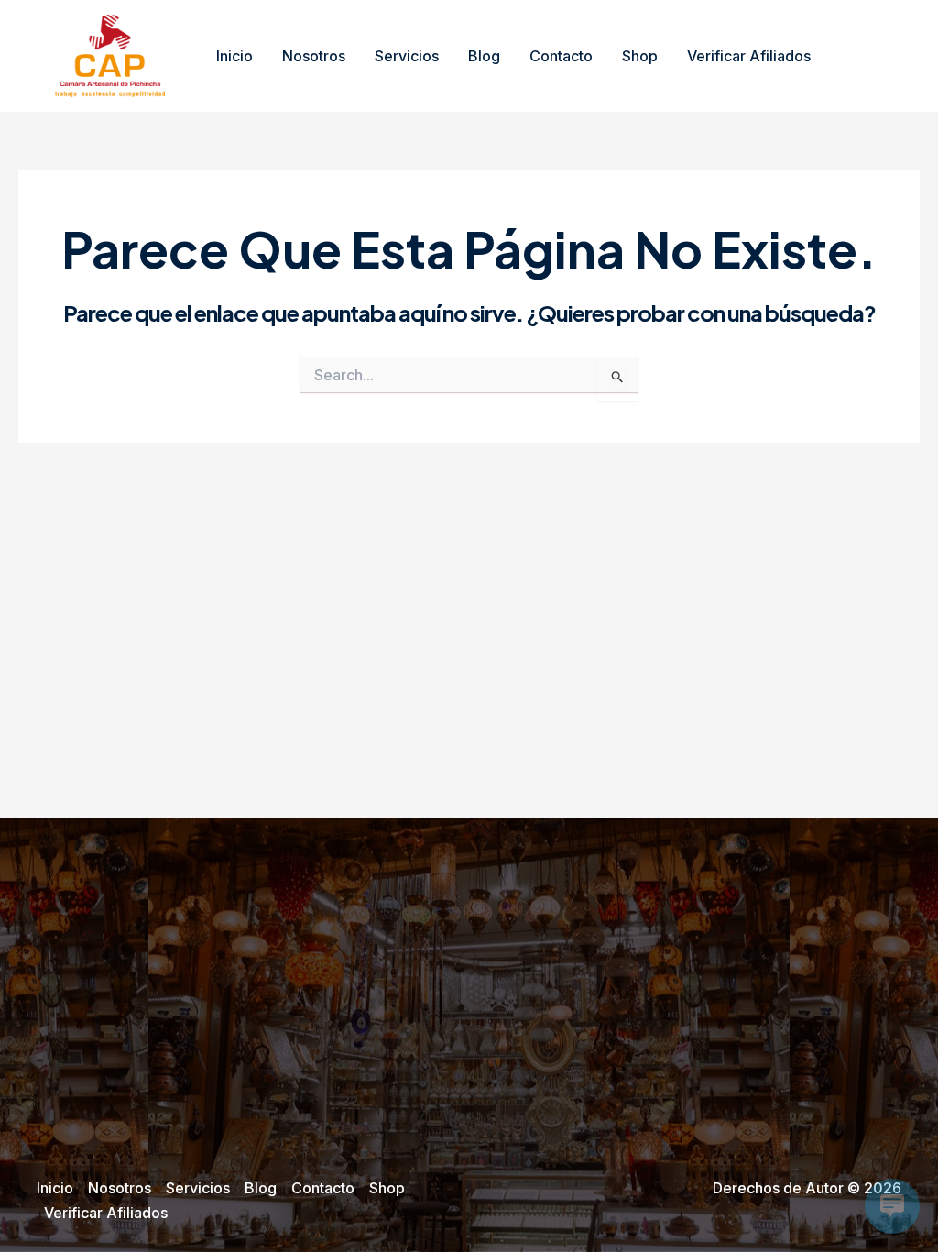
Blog (484, 56)
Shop (640, 56)
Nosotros (313, 56)
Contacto (561, 56)
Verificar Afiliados (749, 56)
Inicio (234, 56)
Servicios (407, 56)
